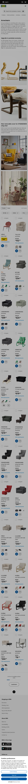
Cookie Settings (13, 771)
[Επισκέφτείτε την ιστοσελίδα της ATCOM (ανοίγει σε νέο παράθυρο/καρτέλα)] (14, 781)
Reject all (14, 775)
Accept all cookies (14, 778)
